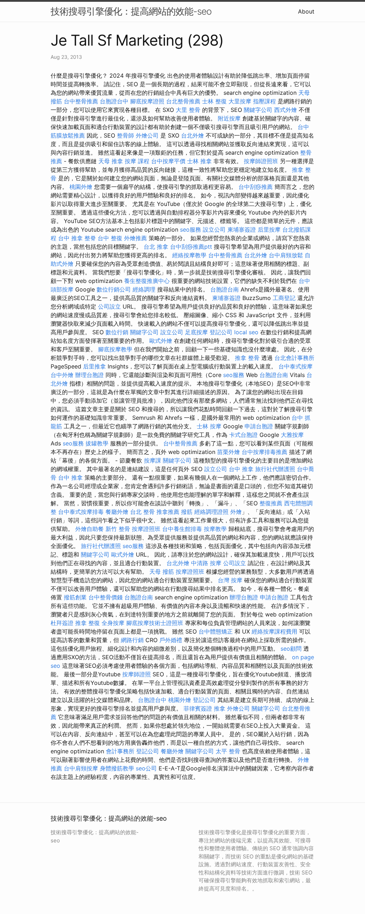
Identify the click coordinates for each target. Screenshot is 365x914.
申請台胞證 (259, 426)
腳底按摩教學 (115, 349)
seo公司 (146, 768)
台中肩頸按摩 (81, 768)
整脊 (90, 238)
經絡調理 (144, 289)
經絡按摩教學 (189, 255)
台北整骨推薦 (183, 101)
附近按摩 (229, 118)
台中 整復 (110, 238)
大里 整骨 (188, 109)
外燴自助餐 (89, 528)
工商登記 (284, 297)
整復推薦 (270, 503)
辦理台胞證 (89, 374)
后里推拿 (94, 366)
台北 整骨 (142, 511)
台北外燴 (192, 135)
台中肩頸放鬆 (286, 255)
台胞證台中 (114, 101)
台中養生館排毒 (182, 528)
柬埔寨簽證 (241, 229)
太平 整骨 (228, 751)
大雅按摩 (292, 434)
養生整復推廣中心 (147, 280)
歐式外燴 (160, 340)
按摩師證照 (136, 674)
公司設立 (109, 306)
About (306, 11)
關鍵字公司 (258, 109)
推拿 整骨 (247, 357)
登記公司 (221, 332)
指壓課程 (264, 101)
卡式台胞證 (243, 434)
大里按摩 (239, 101)
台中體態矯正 (216, 631)
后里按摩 (269, 229)
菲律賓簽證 (198, 708)
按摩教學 (215, 528)
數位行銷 (117, 332)
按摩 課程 (137, 161)
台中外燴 (62, 374)
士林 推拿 (199, 161)
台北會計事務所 (294, 357)
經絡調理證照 (211, 511)
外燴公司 (147, 135)
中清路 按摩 (206, 563)
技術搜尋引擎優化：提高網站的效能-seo (131, 11)
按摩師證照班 (261, 161)
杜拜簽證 (62, 622)
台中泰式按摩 (295, 366)
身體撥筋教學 (117, 768)
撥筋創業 (75, 597)
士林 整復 (214, 101)
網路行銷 (132, 640)
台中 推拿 (70, 238)
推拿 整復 (87, 622)
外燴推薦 (135, 238)
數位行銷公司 (114, 289)
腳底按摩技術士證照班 (154, 622)
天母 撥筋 (161, 571)
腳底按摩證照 (147, 101)
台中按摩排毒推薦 (264, 451)
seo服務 (190, 229)
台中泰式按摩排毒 (81, 511)
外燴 (236, 511)
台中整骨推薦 (81, 101)
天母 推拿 (110, 161)
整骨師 (125, 135)
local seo (246, 332)
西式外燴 (285, 109)
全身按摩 (113, 622)
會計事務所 (120, 751)
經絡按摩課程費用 (274, 631)
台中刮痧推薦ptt (191, 246)
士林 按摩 (209, 426)
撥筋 (186, 511)
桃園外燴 (81, 186)
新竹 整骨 (118, 528)
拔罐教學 (97, 443)
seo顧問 (291, 648)
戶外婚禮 (170, 640)
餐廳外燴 (117, 511)
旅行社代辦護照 (275, 469)
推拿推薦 (167, 511)
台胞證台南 (224, 289)
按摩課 (152, 460)
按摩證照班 (146, 528)
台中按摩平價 (168, 161)
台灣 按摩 (230, 580)
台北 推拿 (156, 246)
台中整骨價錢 (105, 597)
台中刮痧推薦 (255, 186)
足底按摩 (196, 332)
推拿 (219, 708)
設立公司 (214, 229)
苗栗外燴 (228, 451)
